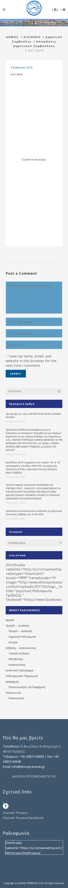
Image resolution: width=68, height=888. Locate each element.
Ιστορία (13, 642)
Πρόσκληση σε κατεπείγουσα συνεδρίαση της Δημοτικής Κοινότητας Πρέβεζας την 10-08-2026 (34, 512)
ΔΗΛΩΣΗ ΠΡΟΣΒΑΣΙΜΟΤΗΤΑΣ (34, 776)
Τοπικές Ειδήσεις (18, 653)
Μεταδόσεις (15, 659)
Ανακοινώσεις (17, 664)
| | (55, 9)
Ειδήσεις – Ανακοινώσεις (21, 648)
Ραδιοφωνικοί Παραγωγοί (22, 676)
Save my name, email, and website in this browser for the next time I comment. (31, 361)
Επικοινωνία (13, 692)
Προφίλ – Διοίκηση (17, 625)
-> (61, 9)
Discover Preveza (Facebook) (23, 818)
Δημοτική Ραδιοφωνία (22, 636)
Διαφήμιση (12, 681)
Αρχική (10, 620)
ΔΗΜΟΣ (12, 37)
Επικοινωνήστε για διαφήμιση (26, 687)
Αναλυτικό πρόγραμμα (19, 670)
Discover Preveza (15, 813)
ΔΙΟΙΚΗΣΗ (32, 37)
